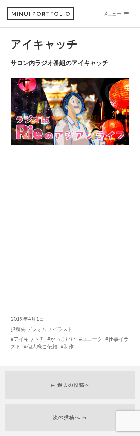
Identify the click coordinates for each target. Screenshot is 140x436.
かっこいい (63, 339)
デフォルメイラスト (50, 329)
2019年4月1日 (27, 319)
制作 (69, 346)
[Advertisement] (70, 225)
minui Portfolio (41, 13)
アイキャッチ (29, 339)
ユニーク (92, 339)
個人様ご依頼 (42, 346)
